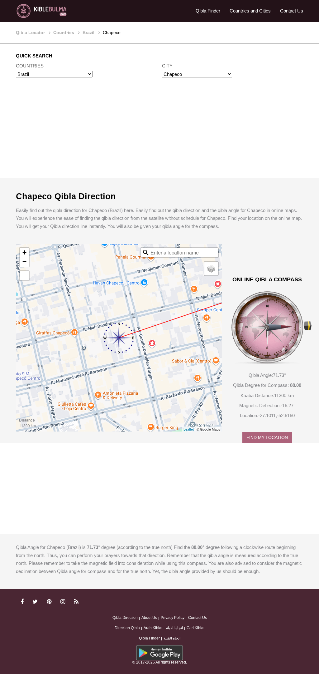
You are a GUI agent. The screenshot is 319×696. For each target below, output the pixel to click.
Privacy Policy (172, 617)
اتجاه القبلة (174, 628)
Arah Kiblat (153, 628)
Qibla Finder (208, 10)
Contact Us (291, 10)
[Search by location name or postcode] (145, 252)
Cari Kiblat (195, 628)
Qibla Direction (125, 617)
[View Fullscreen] (24, 275)
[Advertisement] (159, 133)
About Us (149, 617)
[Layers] (211, 268)
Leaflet (188, 429)
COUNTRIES (30, 65)
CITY (167, 65)
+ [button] (24, 252)
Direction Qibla (127, 628)
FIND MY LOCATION (267, 437)
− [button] (24, 262)
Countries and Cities (250, 10)
